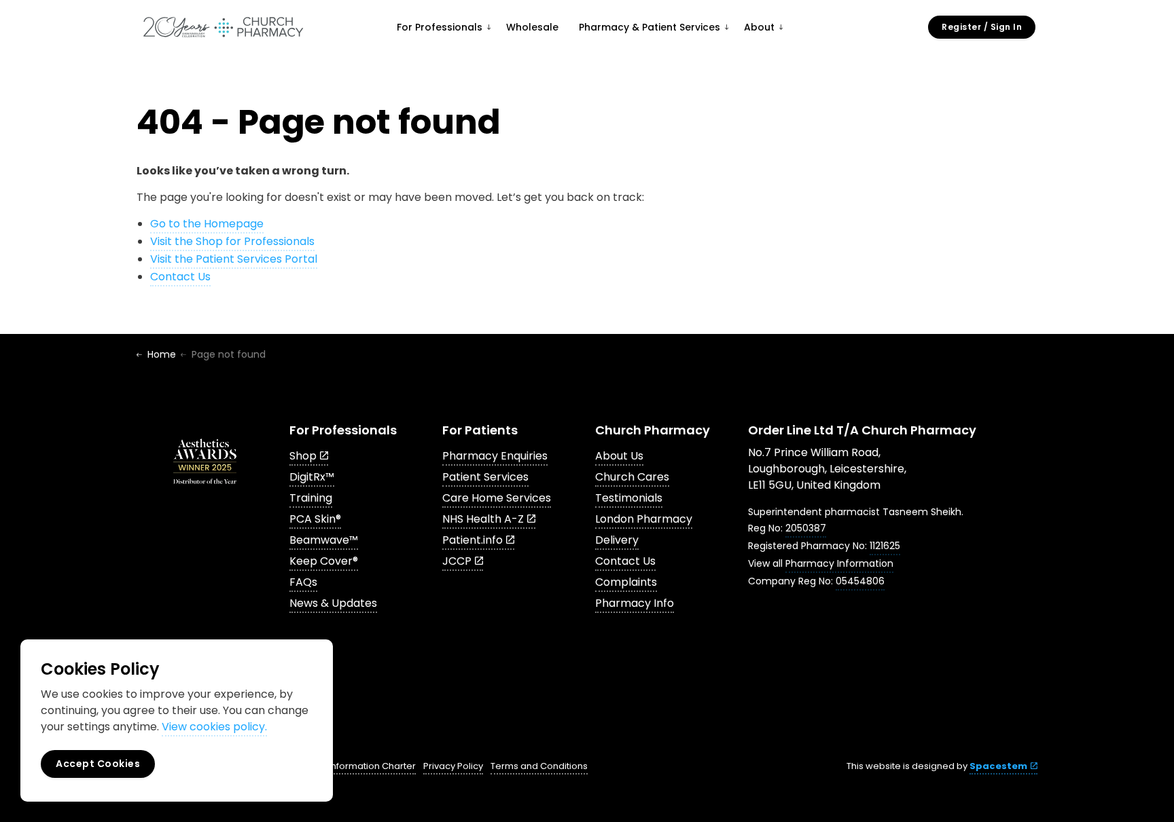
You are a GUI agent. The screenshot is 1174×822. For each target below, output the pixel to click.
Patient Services (485, 477)
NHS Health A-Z (483, 519)
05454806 (860, 581)
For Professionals (439, 27)
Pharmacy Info (634, 603)
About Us (619, 456)
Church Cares (632, 477)
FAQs (303, 582)
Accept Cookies (98, 763)
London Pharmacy (643, 519)
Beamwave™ (323, 540)
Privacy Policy (453, 766)
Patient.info (472, 540)
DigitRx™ (311, 477)
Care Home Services (496, 498)
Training (310, 498)
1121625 (885, 546)
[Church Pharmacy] (223, 27)
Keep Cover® (323, 561)
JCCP (457, 561)
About (759, 27)
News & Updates (333, 603)
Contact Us (180, 276)
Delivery (617, 540)
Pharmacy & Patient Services (649, 27)
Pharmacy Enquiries (495, 456)
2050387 (805, 528)
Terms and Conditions (539, 766)
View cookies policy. (214, 726)
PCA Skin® (315, 519)
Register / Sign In (982, 27)
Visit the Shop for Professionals (232, 241)
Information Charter (372, 766)
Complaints (626, 582)
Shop (303, 456)
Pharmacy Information (839, 563)
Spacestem (998, 766)
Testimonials (628, 498)
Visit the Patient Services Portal (233, 259)
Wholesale (532, 27)
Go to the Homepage (207, 223)
